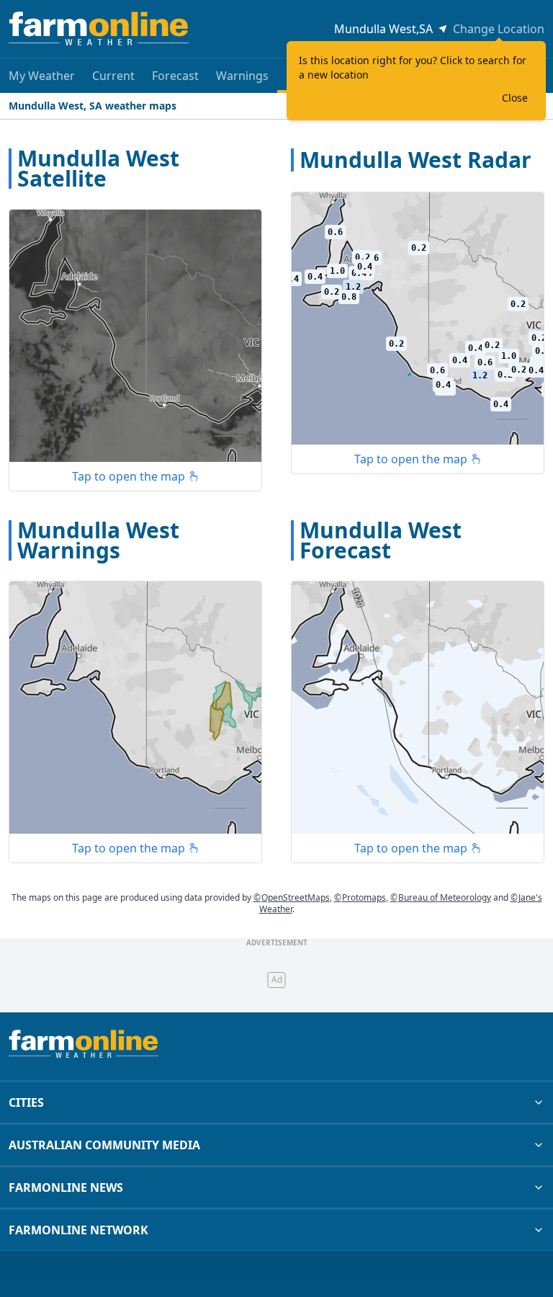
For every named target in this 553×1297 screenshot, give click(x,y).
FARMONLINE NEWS (66, 1187)
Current (113, 76)
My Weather (42, 76)
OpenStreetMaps (291, 897)
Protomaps (360, 897)
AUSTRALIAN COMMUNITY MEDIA (104, 1145)
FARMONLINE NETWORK (78, 1230)
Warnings (242, 76)
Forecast (175, 76)
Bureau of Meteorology (440, 897)
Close (515, 97)
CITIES (26, 1102)
